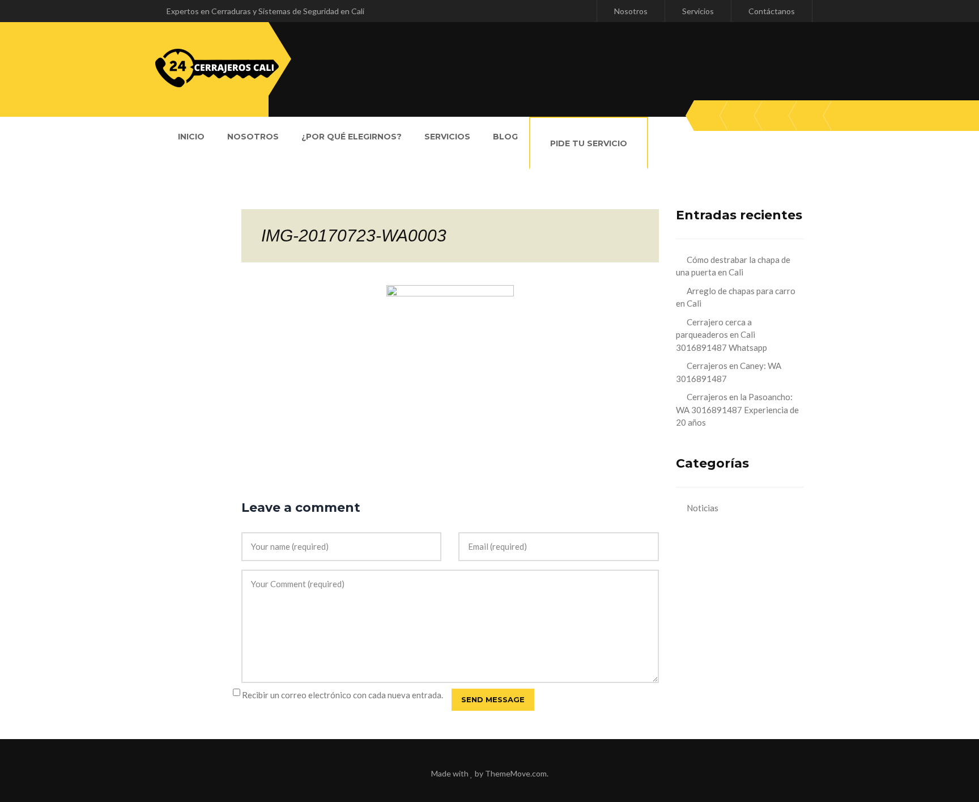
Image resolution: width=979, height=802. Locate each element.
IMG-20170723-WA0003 (353, 235)
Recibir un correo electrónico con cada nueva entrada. (342, 695)
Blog (505, 136)
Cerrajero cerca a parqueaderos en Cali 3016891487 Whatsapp (721, 335)
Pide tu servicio (588, 143)
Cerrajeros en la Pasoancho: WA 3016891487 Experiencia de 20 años (737, 409)
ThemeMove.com (516, 773)
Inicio (191, 136)
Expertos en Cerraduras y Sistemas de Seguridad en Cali (265, 11)
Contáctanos (771, 11)
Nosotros (631, 11)
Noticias (702, 508)
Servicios (698, 11)
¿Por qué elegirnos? (351, 136)
